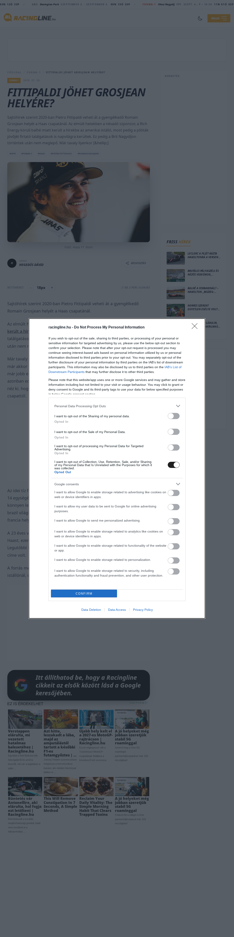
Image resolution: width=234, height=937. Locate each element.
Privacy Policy (143, 610)
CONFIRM (84, 593)
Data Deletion (91, 610)
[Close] (196, 327)
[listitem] (117, 406)
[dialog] (117, 468)
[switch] (174, 416)
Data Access (117, 610)
